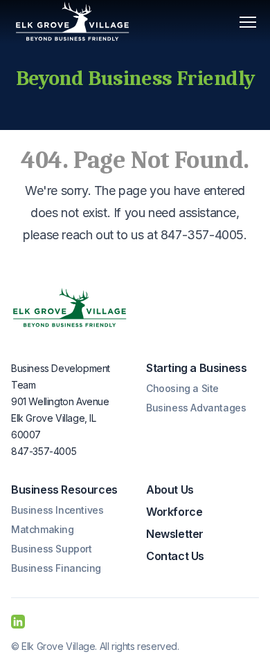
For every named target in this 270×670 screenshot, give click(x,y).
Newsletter (175, 534)
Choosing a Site (182, 388)
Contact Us (175, 556)
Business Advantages (196, 407)
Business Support (51, 549)
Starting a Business (196, 368)
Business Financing (56, 568)
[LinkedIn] (18, 622)
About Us (170, 489)
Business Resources (64, 489)
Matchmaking (42, 529)
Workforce (174, 512)
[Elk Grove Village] (70, 308)
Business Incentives (57, 510)
